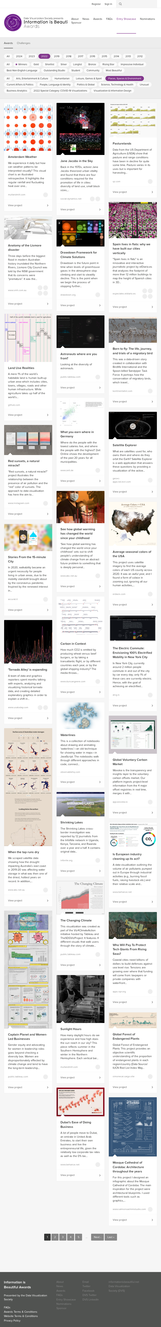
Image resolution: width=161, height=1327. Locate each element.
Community (93, 70)
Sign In (108, 4)
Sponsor (76, 22)
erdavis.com (119, 594)
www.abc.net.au (68, 575)
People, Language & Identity (55, 84)
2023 (32, 56)
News (85, 19)
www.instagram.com (18, 503)
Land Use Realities (21, 368)
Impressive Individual (132, 64)
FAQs (109, 19)
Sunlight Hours (70, 1029)
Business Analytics (17, 90)
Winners (22, 64)
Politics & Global (86, 84)
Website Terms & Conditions (21, 1316)
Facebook (12, 3)
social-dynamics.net (70, 198)
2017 (80, 56)
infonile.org (66, 860)
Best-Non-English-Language (22, 70)
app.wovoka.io (120, 801)
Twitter (7, 3)
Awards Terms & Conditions (20, 1311)
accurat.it (13, 599)
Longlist (77, 64)
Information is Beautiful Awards (39, 22)
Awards (97, 19)
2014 (116, 56)
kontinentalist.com (122, 391)
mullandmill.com (16, 194)
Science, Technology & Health (117, 84)
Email (85, 1282)
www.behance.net (122, 892)
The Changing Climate (76, 920)
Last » (110, 1237)
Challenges (23, 43)
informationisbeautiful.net (124, 1282)
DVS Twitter (89, 1295)
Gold (36, 64)
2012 (140, 56)
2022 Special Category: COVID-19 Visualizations (60, 90)
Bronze (92, 64)
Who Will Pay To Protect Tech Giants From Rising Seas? (129, 949)
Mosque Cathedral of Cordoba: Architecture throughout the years (128, 1167)
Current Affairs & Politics (20, 84)
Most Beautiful (114, 70)
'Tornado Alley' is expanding (27, 670)
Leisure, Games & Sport (89, 78)
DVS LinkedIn (90, 1299)
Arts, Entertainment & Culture (32, 78)
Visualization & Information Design (112, 90)
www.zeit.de (66, 470)
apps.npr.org (119, 991)
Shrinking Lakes (71, 822)
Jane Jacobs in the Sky (76, 161)
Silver (64, 64)
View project (15, 205)
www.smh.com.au (17, 290)
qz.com (116, 181)
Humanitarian (62, 78)
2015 (104, 56)
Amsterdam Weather (22, 157)
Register (96, 4)
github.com (14, 405)
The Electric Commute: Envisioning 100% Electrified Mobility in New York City (132, 652)
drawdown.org (68, 294)
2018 (68, 56)
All (8, 56)
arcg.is (116, 694)
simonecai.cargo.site (123, 1076)
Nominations (147, 19)
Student (75, 70)
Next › (97, 1237)
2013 (128, 56)
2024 (19, 56)
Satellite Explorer (125, 445)
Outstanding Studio (54, 70)
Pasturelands (122, 144)
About (60, 1282)
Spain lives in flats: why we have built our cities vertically (131, 248)
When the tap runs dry (23, 852)
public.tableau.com (70, 376)
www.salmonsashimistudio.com (125, 1209)
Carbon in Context (73, 644)
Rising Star (108, 64)
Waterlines (67, 735)
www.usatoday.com (18, 707)
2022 (44, 56)
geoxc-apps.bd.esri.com (122, 480)
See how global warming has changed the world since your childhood (77, 533)
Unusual (144, 84)
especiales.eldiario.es (124, 293)
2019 (56, 56)
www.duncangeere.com (72, 681)
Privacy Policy (12, 1320)
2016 (92, 56)
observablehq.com (70, 772)
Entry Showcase (126, 19)
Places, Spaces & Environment (124, 78)
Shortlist (49, 64)
